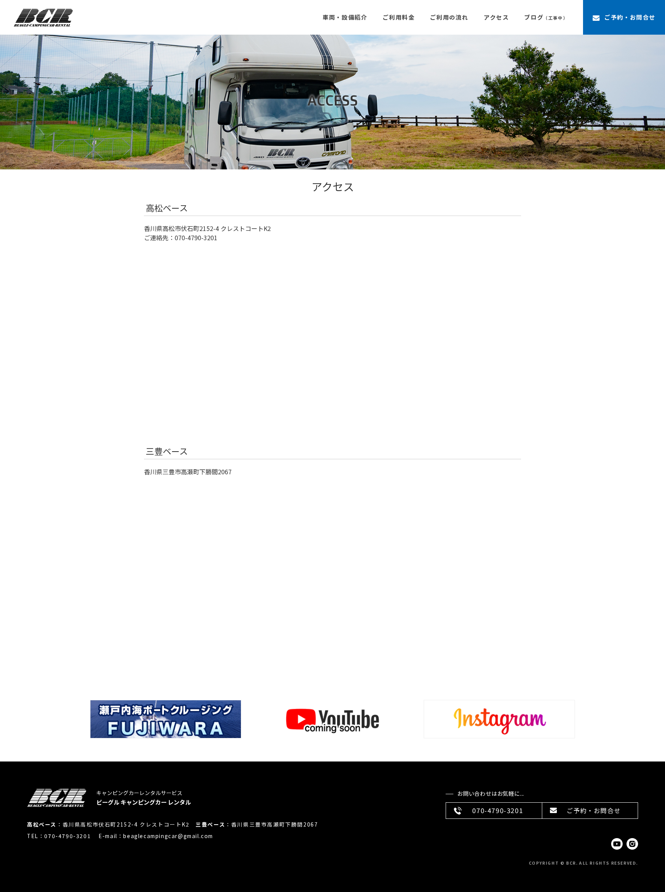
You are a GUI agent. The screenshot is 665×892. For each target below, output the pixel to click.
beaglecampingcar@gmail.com (168, 836)
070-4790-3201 (67, 836)
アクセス (496, 17)
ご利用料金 (398, 17)
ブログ (546, 17)
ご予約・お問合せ (629, 17)
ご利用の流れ (449, 17)
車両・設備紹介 (344, 17)
